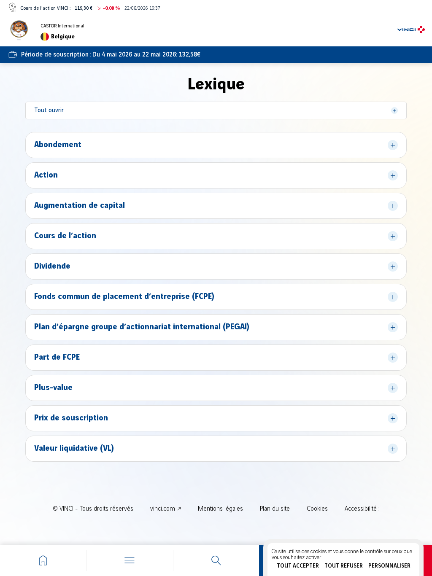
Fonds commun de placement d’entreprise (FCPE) (124, 297)
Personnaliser (389, 566)
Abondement (57, 145)
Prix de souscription (71, 418)
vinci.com (162, 509)
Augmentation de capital (79, 206)
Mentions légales (220, 509)
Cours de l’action (65, 236)
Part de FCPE (57, 357)
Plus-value (53, 388)
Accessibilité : (362, 509)
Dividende (52, 266)
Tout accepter (298, 566)
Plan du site (275, 509)
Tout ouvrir (49, 110)
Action (46, 175)
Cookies (317, 509)
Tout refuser (343, 566)
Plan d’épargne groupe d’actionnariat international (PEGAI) (141, 327)
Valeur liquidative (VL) (74, 448)
